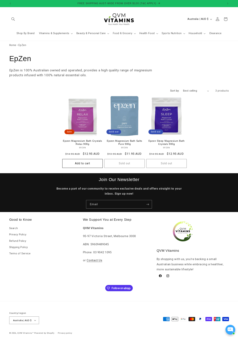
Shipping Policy (18, 247)
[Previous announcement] (10, 3)
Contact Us (94, 260)
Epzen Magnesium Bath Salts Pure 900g (124, 142)
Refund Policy (17, 240)
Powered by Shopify (44, 333)
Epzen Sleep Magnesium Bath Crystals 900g (166, 142)
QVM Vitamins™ (25, 333)
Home (12, 45)
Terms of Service (20, 253)
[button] (13, 19)
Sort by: (174, 90)
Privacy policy (65, 333)
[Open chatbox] (230, 330)
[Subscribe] (148, 204)
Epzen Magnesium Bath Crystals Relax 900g (82, 142)
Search (13, 228)
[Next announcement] (228, 3)
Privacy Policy (17, 234)
